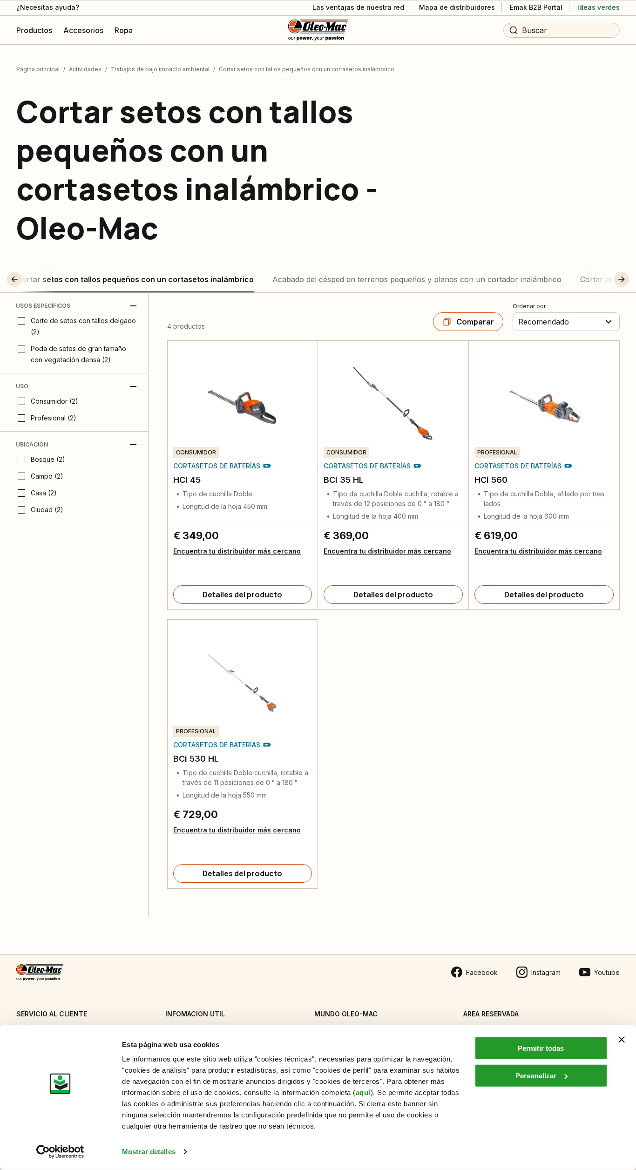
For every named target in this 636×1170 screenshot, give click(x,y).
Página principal (38, 69)
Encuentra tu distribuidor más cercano (237, 551)
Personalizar (535, 1075)
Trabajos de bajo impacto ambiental (160, 69)
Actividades (85, 69)
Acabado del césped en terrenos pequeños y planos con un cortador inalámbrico (417, 279)
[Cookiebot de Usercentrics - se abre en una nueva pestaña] (60, 1152)
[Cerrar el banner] (621, 1039)
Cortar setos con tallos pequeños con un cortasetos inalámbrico (135, 279)
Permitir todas (541, 1048)
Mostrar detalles (149, 1152)
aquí (363, 1092)
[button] (31, 279)
